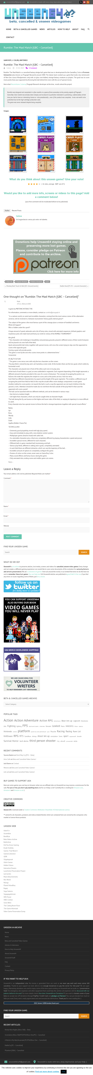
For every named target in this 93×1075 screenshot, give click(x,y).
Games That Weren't (11, 851)
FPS (25, 725)
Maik (18, 301)
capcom (76, 720)
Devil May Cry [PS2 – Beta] (25, 755)
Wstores (6, 768)
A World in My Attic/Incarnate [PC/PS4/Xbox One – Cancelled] (25, 1040)
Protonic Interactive (36, 281)
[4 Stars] (37, 184)
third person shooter (42, 741)
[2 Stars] (31, 184)
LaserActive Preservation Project (14, 871)
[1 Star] (29, 184)
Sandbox (27, 736)
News (42, 29)
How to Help (64, 29)
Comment (7, 478)
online (15, 732)
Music (76, 726)
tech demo (23, 741)
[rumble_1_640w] (18, 116)
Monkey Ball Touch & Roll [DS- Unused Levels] (21, 286)
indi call (6, 772)
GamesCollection (10, 854)
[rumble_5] (46, 136)
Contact (10, 37)
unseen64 (69, 741)
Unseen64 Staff (10, 958)
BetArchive (7, 842)
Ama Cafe (7, 759)
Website (6, 526)
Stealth (79, 736)
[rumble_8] (46, 155)
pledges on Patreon (58, 996)
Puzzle (53, 731)
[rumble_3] (74, 116)
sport (47, 281)
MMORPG (70, 726)
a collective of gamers (34, 572)
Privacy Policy (9, 970)
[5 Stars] (39, 184)
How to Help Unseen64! (13, 949)
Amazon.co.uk (18, 790)
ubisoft (62, 741)
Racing (61, 731)
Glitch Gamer (8, 862)
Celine (8, 68)
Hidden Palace (8, 865)
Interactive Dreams (10, 868)
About (75, 29)
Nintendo (23, 60)
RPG (16, 736)
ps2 (48, 732)
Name (6, 506)
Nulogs (6, 883)
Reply (10, 462)
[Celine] (10, 217)
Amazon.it (7, 790)
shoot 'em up (44, 736)
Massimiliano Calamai (18, 84)
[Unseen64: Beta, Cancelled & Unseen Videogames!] (40, 15)
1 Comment (33, 68)
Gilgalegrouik (8, 859)
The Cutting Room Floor (12, 906)
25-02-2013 (20, 68)
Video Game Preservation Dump (14, 911)
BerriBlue (7, 836)
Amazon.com (78, 788)
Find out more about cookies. (47, 1071)
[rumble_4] (18, 136)
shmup (34, 736)
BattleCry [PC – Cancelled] (14, 1045)
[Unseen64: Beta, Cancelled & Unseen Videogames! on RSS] (87, 2)
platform (24, 731)
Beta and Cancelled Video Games (16, 941)
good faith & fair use (74, 574)
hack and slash (34, 726)
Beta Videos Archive (10, 839)
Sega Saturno (8, 891)
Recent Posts (16, 210)
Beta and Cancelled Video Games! (24, 759)
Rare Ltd (77, 731)
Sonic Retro (7, 903)
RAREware (8, 736)
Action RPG (46, 720)
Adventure (57, 721)
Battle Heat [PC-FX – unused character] (74, 286)
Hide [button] (63, 1072)
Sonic (60, 736)
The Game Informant (11, 909)
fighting (19, 726)
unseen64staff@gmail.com (15, 2)
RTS (21, 736)
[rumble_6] (74, 136)
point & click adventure (38, 732)
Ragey (6, 888)
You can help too (34, 574)
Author (7, 210)
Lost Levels (7, 874)
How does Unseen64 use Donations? (51, 993)
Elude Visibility (8, 848)
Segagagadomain (10, 894)
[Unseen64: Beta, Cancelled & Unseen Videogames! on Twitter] (80, 2)
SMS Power (7, 897)
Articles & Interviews (12, 945)
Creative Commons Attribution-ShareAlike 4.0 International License (47, 810)
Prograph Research (21, 281)
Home (8, 29)
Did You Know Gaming (11, 845)
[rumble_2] (46, 116)
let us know (41, 577)
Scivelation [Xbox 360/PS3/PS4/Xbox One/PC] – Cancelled (25, 1035)
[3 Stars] (34, 184)
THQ (58, 741)
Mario (63, 726)
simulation (54, 736)
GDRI (5, 857)
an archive (15, 567)
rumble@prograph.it (53, 312)
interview (42, 726)
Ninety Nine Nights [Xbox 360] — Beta (17, 1030)
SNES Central (8, 900)
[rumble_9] (74, 155)
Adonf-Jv (7, 831)
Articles (51, 29)
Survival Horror (11, 740)
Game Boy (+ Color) (11, 60)
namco (81, 726)
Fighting (11, 725)
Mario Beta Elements (11, 877)
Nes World (7, 880)
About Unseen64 (10, 953)
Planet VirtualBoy (9, 885)
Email (6, 516)
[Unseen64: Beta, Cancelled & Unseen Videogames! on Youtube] (84, 2)
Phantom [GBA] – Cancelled (14, 1050)
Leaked (56, 726)
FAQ (83, 29)
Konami (48, 726)
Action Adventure (26, 720)
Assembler (7, 834)
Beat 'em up (67, 720)
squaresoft (72, 736)
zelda (75, 741)
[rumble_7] (18, 155)
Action (8, 720)
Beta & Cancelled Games (25, 29)
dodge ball (9, 281)
